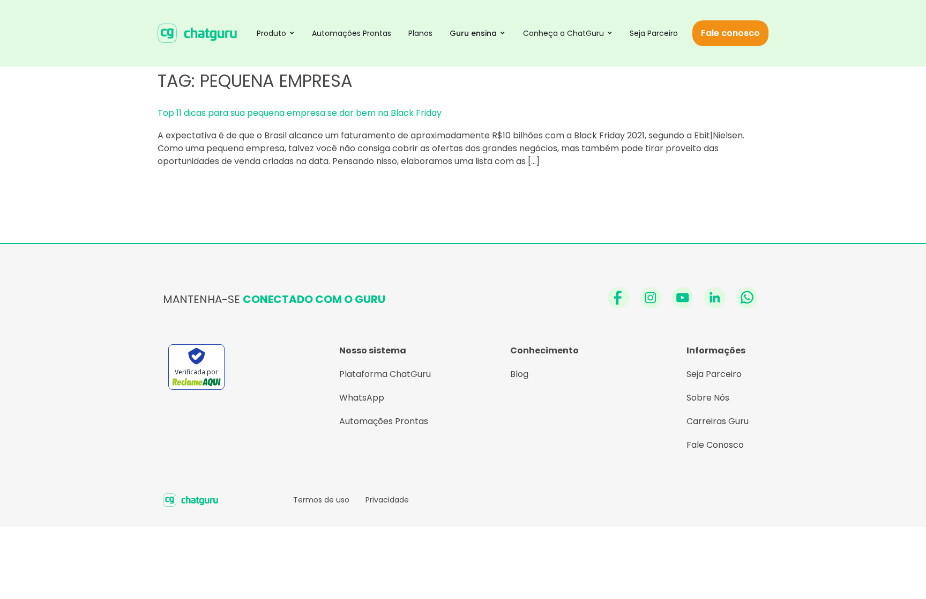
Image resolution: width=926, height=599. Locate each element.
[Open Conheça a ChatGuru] (610, 33)
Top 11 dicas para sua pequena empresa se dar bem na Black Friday (300, 113)
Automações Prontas (383, 421)
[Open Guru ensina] (502, 33)
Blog (519, 374)
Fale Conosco (715, 445)
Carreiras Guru (717, 421)
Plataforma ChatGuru (385, 374)
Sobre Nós (707, 397)
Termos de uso (321, 499)
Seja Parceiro (714, 374)
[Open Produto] (292, 33)
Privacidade (387, 499)
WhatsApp (361, 397)
